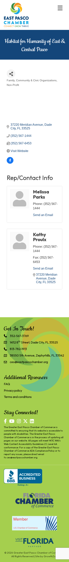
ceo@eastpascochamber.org (22, 457)
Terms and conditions (18, 397)
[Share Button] (11, 73)
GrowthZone (51, 556)
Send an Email (43, 215)
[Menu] (60, 8)
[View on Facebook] (10, 162)
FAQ (7, 384)
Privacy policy (13, 390)
